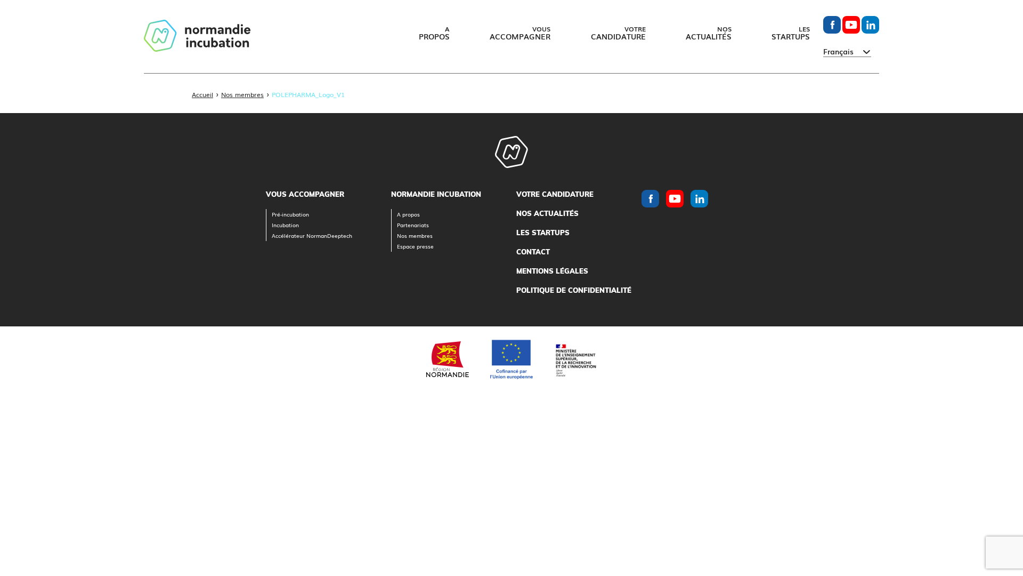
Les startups (543, 232)
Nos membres (242, 94)
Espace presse (415, 246)
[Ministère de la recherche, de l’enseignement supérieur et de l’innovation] (575, 359)
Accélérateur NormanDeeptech (312, 235)
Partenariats (413, 225)
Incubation (285, 225)
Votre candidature (555, 194)
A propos (408, 214)
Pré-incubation (290, 214)
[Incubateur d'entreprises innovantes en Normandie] (197, 36)
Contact (533, 251)
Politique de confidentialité (573, 290)
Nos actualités (547, 213)
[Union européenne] (511, 359)
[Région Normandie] (447, 359)
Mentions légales (552, 271)
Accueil (202, 94)
